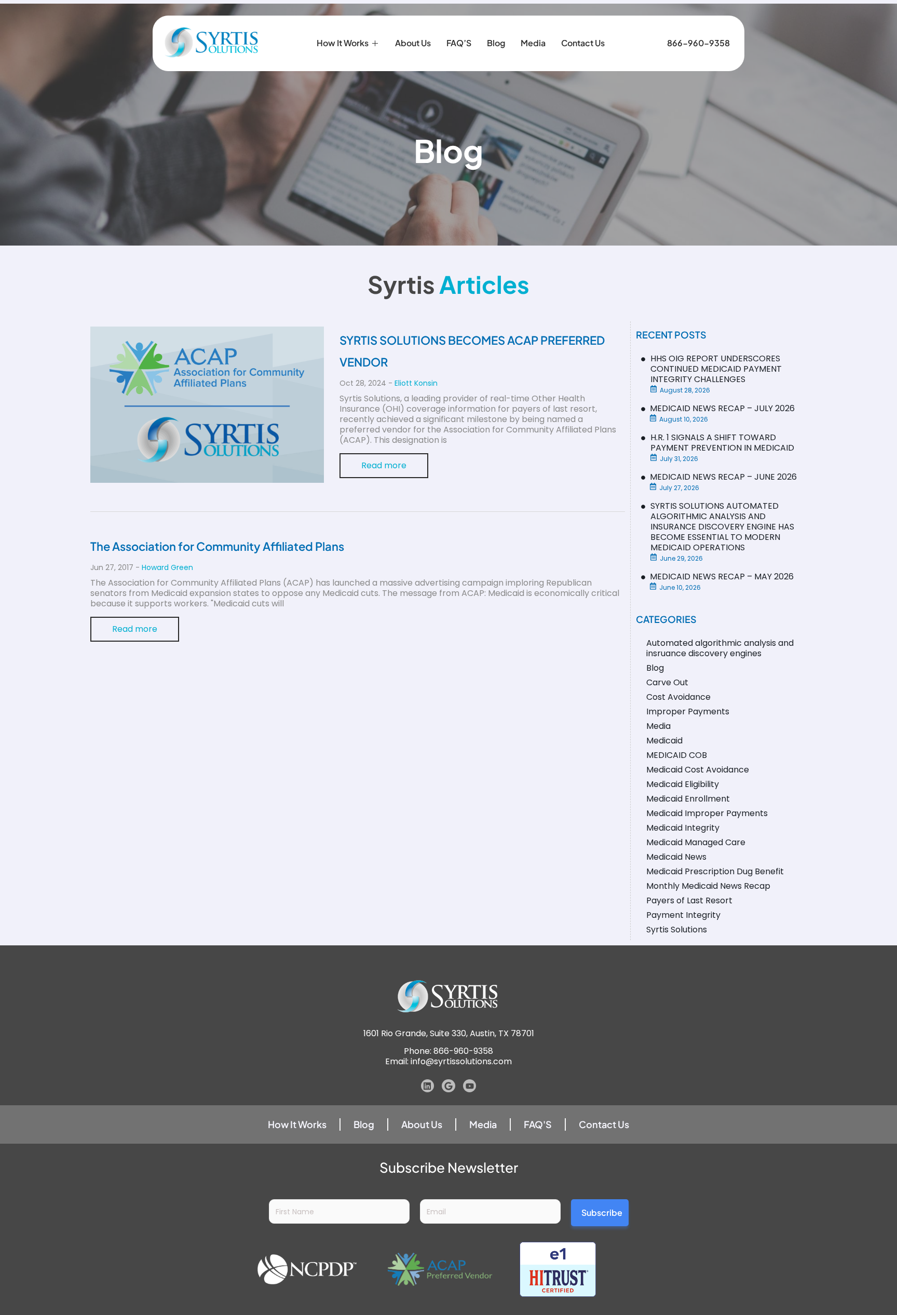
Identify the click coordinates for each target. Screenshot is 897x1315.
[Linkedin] (427, 1086)
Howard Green (167, 567)
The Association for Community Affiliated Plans (217, 546)
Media (533, 42)
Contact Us (583, 42)
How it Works (343, 42)
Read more (383, 465)
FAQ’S (458, 42)
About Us (413, 42)
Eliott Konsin (416, 383)
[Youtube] (470, 1086)
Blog (496, 42)
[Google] (448, 1086)
